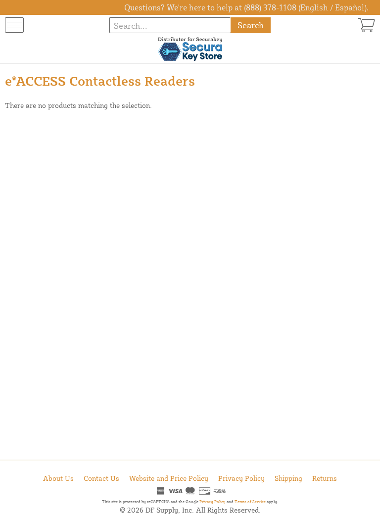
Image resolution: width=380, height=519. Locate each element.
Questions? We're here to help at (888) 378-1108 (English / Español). (246, 7)
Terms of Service (250, 501)
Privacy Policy (241, 478)
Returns (324, 478)
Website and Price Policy (168, 478)
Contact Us (101, 478)
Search (251, 25)
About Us (58, 478)
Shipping (288, 478)
